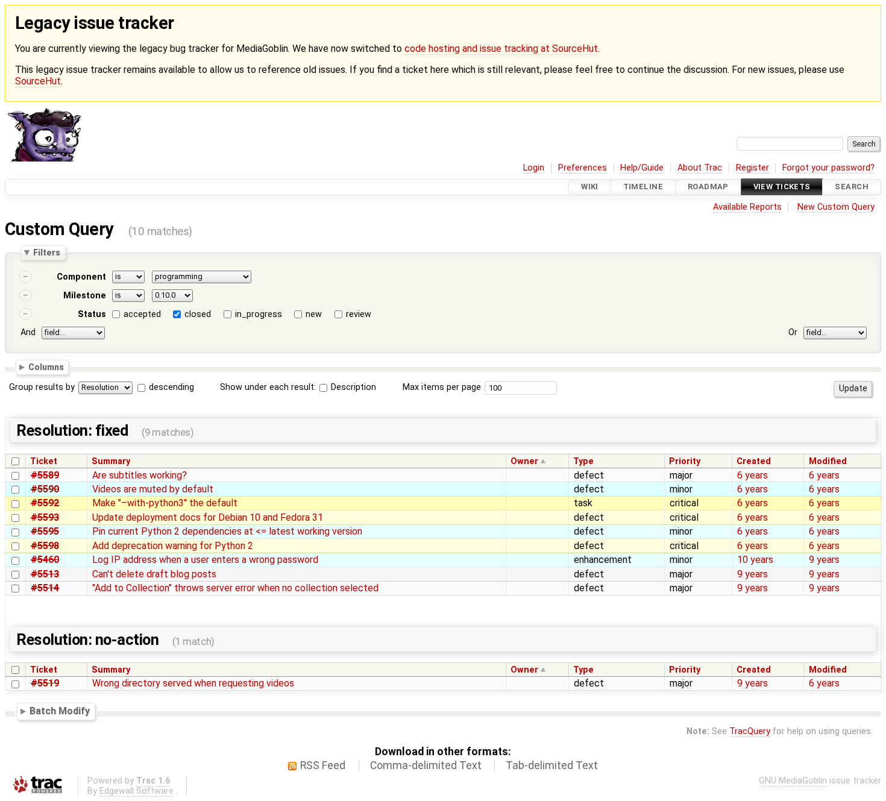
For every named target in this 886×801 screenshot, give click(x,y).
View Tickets (782, 187)
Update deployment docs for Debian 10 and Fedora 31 (207, 517)
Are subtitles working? (139, 475)
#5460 (45, 559)
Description (352, 387)
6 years (752, 475)
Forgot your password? (828, 168)
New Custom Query (836, 207)
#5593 (45, 517)
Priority (684, 461)
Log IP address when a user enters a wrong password (205, 559)
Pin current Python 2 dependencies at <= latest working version (227, 531)
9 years (824, 559)
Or (792, 332)
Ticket (43, 461)
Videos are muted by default (152, 489)
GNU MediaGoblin (793, 781)
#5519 (45, 683)
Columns (46, 367)
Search (852, 187)
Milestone (84, 296)
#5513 (45, 574)
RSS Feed (322, 765)
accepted (142, 314)
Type (583, 461)
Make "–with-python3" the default (164, 503)
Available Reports (747, 207)
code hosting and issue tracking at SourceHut (501, 48)
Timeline (643, 187)
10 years (755, 559)
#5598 (45, 545)
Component (81, 277)
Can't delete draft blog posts (154, 574)
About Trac (699, 168)
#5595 (45, 531)
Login (533, 168)
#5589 (45, 475)
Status (92, 314)
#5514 (45, 588)
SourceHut (38, 81)
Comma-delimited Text (426, 765)
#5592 (45, 503)
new (314, 314)
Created (754, 461)
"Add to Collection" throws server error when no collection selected (235, 588)
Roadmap (708, 187)
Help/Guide (642, 168)
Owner (524, 461)
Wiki (590, 187)
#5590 (45, 489)
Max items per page (442, 387)
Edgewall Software (136, 791)
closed (197, 314)
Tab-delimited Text (552, 765)
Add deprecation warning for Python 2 (172, 545)
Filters (46, 252)
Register (752, 168)
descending (171, 387)
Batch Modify (60, 711)
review (358, 314)
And (28, 332)
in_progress (258, 314)
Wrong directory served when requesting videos (193, 683)
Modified (828, 461)
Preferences (582, 168)
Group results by (42, 387)
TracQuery (749, 731)
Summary (111, 461)
